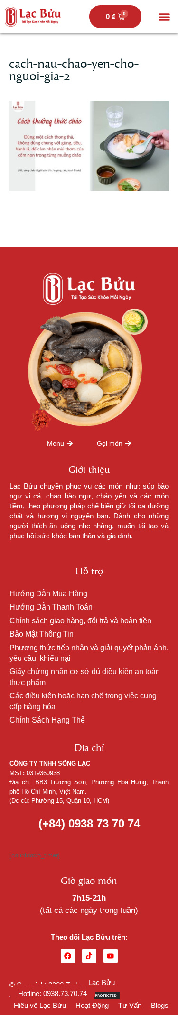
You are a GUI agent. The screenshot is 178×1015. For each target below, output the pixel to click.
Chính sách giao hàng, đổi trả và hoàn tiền (80, 621)
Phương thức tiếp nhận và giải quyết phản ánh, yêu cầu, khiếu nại (89, 653)
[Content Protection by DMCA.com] (97, 995)
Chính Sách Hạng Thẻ (47, 720)
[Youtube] (110, 956)
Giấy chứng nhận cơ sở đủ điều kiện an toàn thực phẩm (84, 676)
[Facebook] (68, 956)
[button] (165, 17)
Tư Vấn (129, 1005)
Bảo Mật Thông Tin (41, 634)
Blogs (160, 1005)
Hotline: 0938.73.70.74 (52, 993)
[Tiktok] (89, 956)
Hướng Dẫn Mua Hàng (48, 594)
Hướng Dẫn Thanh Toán (51, 607)
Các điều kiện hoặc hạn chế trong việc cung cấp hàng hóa (83, 701)
